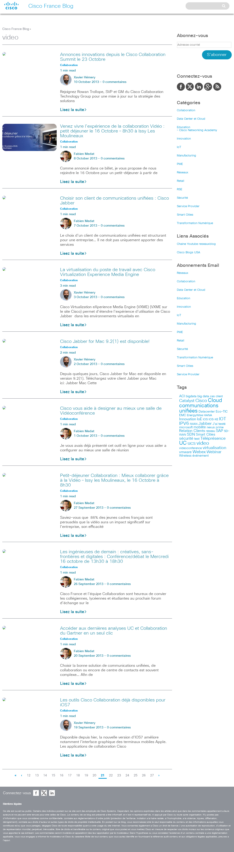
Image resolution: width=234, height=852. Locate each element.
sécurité (186, 439)
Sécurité (182, 197)
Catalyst (186, 401)
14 (45, 775)
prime (219, 427)
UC (183, 443)
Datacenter (207, 411)
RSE (179, 189)
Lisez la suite (72, 110)
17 (70, 775)
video (203, 443)
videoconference (190, 448)
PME (180, 164)
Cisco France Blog (15, 29)
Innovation (184, 138)
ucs (192, 443)
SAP (219, 431)
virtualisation (214, 448)
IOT (222, 419)
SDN (191, 435)
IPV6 (184, 423)
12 (28, 775)
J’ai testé (219, 424)
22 (111, 775)
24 (127, 775)
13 (37, 775)
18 (78, 775)
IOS (205, 419)
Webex (199, 452)
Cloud (215, 400)
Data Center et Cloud (191, 118)
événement (200, 455)
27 (152, 775)
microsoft (186, 427)
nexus (211, 427)
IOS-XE (213, 419)
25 (135, 775)
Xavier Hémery (84, 77)
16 (61, 775)
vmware (185, 452)
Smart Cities (185, 214)
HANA (208, 415)
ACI (182, 396)
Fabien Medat (84, 154)
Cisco (201, 400)
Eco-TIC (222, 411)
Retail (180, 181)
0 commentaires (114, 82)
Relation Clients (192, 431)
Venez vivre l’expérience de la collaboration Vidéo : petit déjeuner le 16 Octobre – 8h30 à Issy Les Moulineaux (112, 131)
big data (203, 396)
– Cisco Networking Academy (197, 130)
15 (53, 775)
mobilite (200, 427)
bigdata (191, 396)
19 (86, 775)
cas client (216, 396)
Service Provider (188, 206)
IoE (199, 419)
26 (144, 775)
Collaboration (186, 110)
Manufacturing (186, 155)
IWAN (193, 424)
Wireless (185, 455)
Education (183, 127)
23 (119, 775)
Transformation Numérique (195, 223)
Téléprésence (213, 439)
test (196, 438)
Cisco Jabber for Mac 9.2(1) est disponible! (104, 341)
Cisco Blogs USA (188, 252)
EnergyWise (195, 415)
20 (94, 775)
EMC (182, 415)
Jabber (205, 424)
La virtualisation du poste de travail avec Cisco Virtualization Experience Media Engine (107, 272)
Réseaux (182, 172)
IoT (179, 147)
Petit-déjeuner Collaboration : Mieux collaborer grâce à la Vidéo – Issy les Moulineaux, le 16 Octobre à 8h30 (114, 480)
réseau (210, 431)
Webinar (214, 452)
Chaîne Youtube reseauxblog (196, 244)
